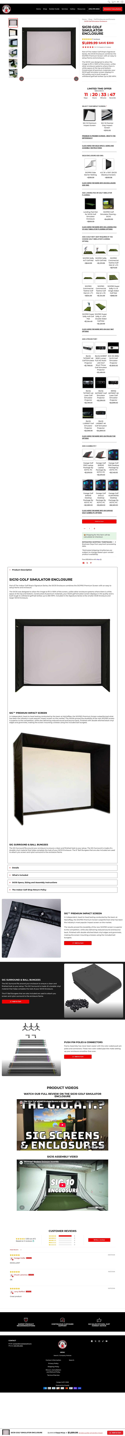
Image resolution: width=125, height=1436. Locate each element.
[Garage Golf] (6, 9)
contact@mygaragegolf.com (22, 1344)
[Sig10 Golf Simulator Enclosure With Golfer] (13, 43)
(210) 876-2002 (18, 1346)
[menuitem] (115, 2)
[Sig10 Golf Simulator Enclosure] (13, 23)
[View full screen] (76, 21)
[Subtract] (84, 528)
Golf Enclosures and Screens (104, 19)
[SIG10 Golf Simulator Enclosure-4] (13, 53)
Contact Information (53, 1360)
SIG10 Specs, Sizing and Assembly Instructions (33, 882)
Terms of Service (53, 1375)
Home (84, 19)
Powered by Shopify (62, 1385)
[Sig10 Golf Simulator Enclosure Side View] (13, 33)
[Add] (94, 528)
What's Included (18, 875)
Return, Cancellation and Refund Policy (53, 1371)
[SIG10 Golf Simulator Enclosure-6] (13, 73)
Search (71, 1360)
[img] (15, 1255)
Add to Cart (99, 521)
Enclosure (103, 596)
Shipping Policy (53, 1366)
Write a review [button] (99, 1240)
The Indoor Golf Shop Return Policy (27, 890)
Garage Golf (60, 1382)
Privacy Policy (53, 1363)
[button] (87, 39)
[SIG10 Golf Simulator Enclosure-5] (13, 63)
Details (14, 868)
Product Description (20, 570)
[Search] (108, 2)
